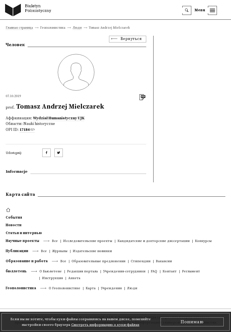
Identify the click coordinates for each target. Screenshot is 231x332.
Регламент (191, 271)
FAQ (154, 271)
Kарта (90, 288)
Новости (13, 225)
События (14, 217)
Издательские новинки (92, 251)
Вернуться (131, 39)
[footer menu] (9, 210)
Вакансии (164, 261)
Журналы (59, 251)
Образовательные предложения (98, 261)
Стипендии (140, 261)
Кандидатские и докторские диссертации (153, 241)
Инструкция (52, 278)
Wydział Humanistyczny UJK (59, 118)
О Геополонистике (64, 288)
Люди (77, 28)
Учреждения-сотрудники (124, 271)
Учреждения (111, 288)
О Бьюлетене (50, 271)
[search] (186, 10)
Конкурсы (203, 241)
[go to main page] (29, 11)
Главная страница (19, 28)
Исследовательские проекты (87, 241)
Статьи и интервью (24, 233)
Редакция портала (82, 271)
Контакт (170, 271)
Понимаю (192, 322)
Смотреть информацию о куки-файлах (105, 324)
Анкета (74, 278)
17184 (24, 129)
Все (55, 241)
